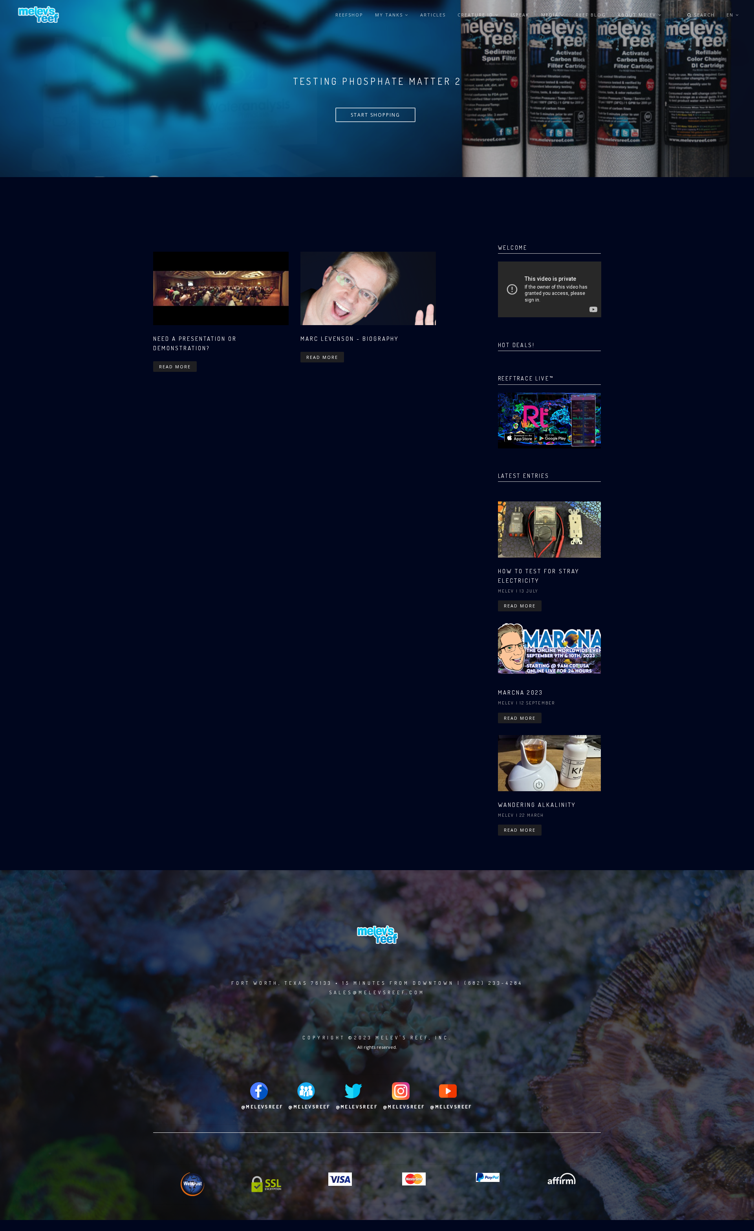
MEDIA (550, 15)
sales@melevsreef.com (377, 992)
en (731, 15)
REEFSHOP (349, 15)
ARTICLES (433, 15)
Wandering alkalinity (537, 804)
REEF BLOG (591, 15)
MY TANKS (390, 15)
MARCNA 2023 (520, 692)
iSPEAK (520, 15)
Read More (175, 366)
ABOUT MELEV (638, 15)
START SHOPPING (375, 115)
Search (703, 15)
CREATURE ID (476, 15)
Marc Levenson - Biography (349, 338)
